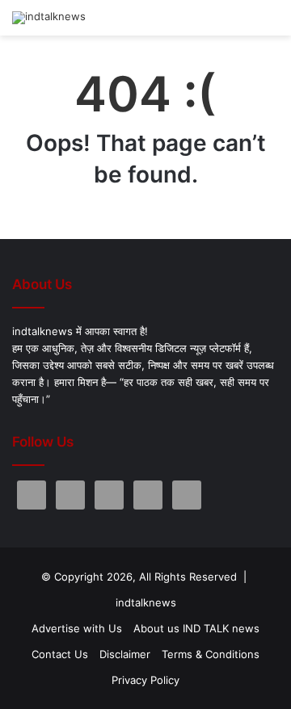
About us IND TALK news (196, 628)
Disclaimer (124, 654)
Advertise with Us (77, 628)
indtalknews (146, 602)
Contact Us (60, 654)
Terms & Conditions (210, 654)
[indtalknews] (49, 17)
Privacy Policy (145, 679)
